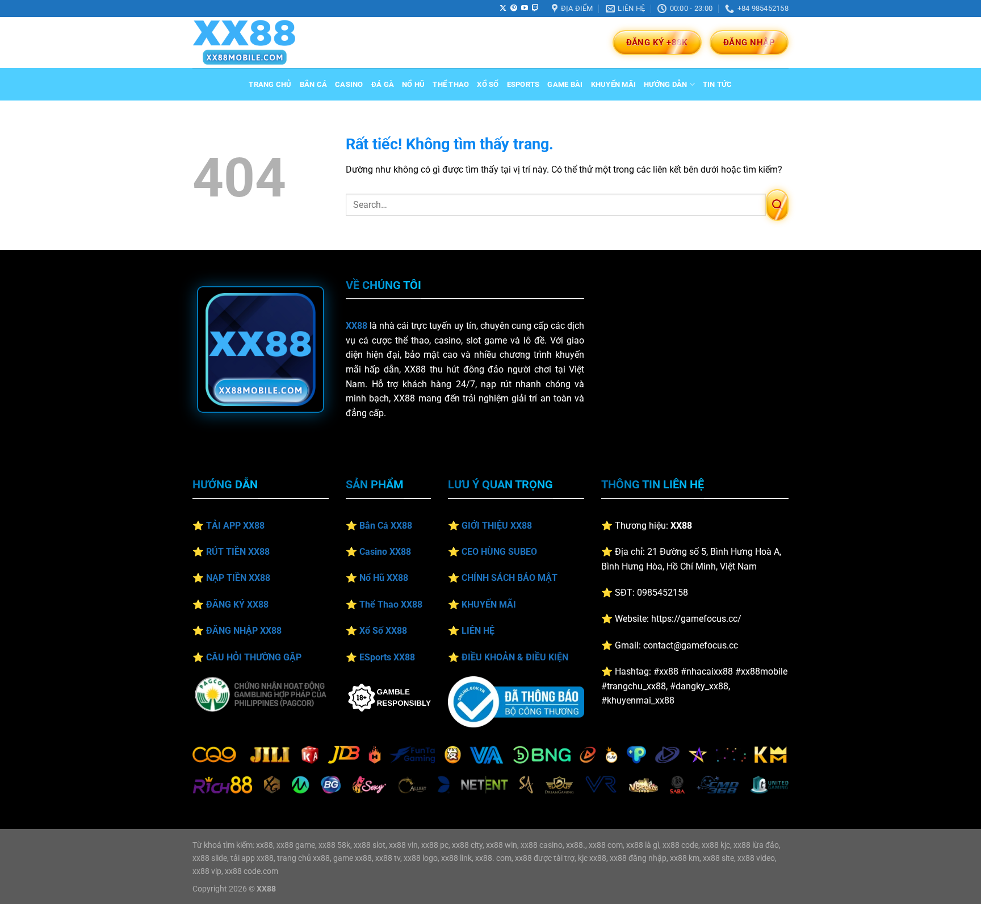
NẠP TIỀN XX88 (238, 577)
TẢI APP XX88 (235, 525)
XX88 (356, 325)
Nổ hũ (413, 84)
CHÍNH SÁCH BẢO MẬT (509, 577)
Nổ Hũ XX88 (383, 577)
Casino (349, 84)
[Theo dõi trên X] (503, 8)
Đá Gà (382, 84)
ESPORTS (523, 84)
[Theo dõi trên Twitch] (535, 8)
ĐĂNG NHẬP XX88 (244, 630)
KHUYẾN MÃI (489, 604)
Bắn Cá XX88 (385, 525)
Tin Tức (717, 84)
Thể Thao (451, 84)
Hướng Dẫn (665, 84)
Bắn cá (314, 84)
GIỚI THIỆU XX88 (497, 525)
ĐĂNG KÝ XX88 (237, 604)
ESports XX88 (387, 657)
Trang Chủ (270, 84)
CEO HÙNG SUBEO (499, 551)
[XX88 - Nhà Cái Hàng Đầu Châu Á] (249, 42)
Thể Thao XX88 (390, 604)
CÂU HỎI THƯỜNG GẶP (253, 657)
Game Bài (564, 84)
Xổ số (487, 84)
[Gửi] (777, 205)
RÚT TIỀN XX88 (238, 551)
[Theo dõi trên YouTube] (524, 8)
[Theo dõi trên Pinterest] (513, 8)
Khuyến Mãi (613, 84)
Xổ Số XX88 (383, 630)
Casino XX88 (385, 551)
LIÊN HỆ (478, 630)
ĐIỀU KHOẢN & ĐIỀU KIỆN (515, 657)
